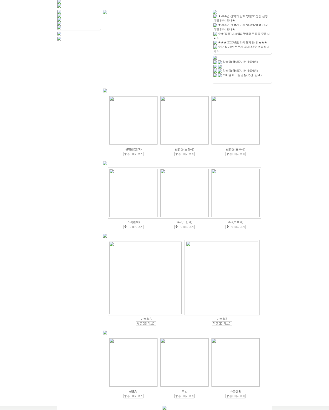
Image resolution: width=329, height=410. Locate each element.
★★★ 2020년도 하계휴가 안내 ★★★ (242, 42)
